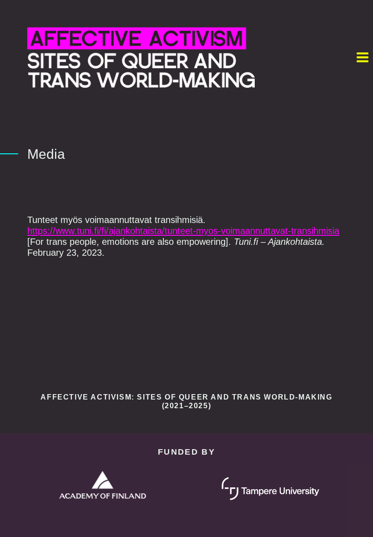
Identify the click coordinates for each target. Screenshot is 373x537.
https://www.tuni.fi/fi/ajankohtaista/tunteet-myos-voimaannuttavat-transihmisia (183, 231)
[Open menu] (362, 57)
